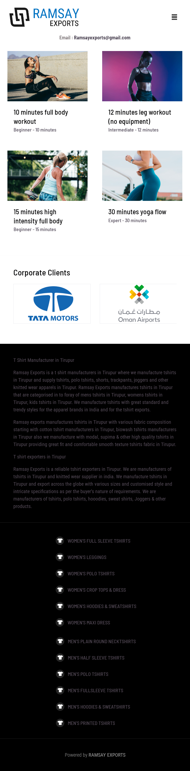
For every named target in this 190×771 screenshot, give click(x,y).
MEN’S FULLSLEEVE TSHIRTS (95, 690)
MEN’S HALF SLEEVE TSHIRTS (96, 658)
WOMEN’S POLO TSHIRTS (91, 573)
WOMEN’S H (78, 606)
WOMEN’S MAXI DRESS (89, 622)
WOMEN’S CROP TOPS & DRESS (97, 590)
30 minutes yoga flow (137, 211)
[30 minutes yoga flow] (142, 176)
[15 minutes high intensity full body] (47, 176)
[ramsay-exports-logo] (44, 7)
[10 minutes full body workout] (47, 76)
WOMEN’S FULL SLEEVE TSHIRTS (99, 541)
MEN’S (74, 723)
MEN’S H (75, 707)
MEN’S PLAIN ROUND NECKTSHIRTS (102, 641)
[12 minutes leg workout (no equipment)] (142, 76)
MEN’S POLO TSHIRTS (88, 674)
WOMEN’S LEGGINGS (87, 557)
